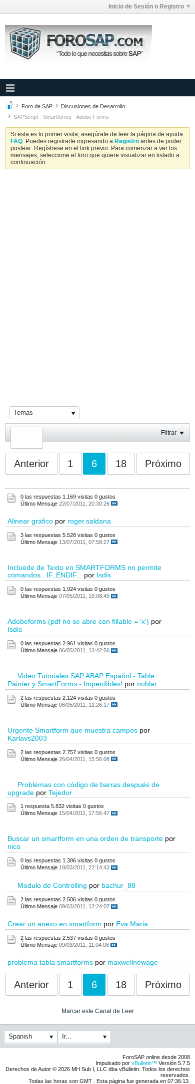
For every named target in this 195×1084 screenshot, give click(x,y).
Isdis (103, 575)
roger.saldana (89, 521)
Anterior (31, 463)
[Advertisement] (97, 279)
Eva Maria (132, 924)
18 (121, 463)
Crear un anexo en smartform (55, 924)
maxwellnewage (133, 962)
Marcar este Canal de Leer (98, 1011)
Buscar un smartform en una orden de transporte (85, 838)
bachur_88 (119, 885)
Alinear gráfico (30, 521)
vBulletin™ (144, 1063)
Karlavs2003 (27, 738)
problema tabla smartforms (50, 962)
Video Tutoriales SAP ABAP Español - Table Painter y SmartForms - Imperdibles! (81, 680)
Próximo (163, 463)
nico (14, 846)
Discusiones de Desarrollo (93, 106)
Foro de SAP (37, 106)
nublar (147, 684)
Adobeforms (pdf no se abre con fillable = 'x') (78, 621)
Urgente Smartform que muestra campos (73, 730)
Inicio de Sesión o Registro (146, 6)
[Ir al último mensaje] (114, 503)
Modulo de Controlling (52, 885)
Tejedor (60, 793)
